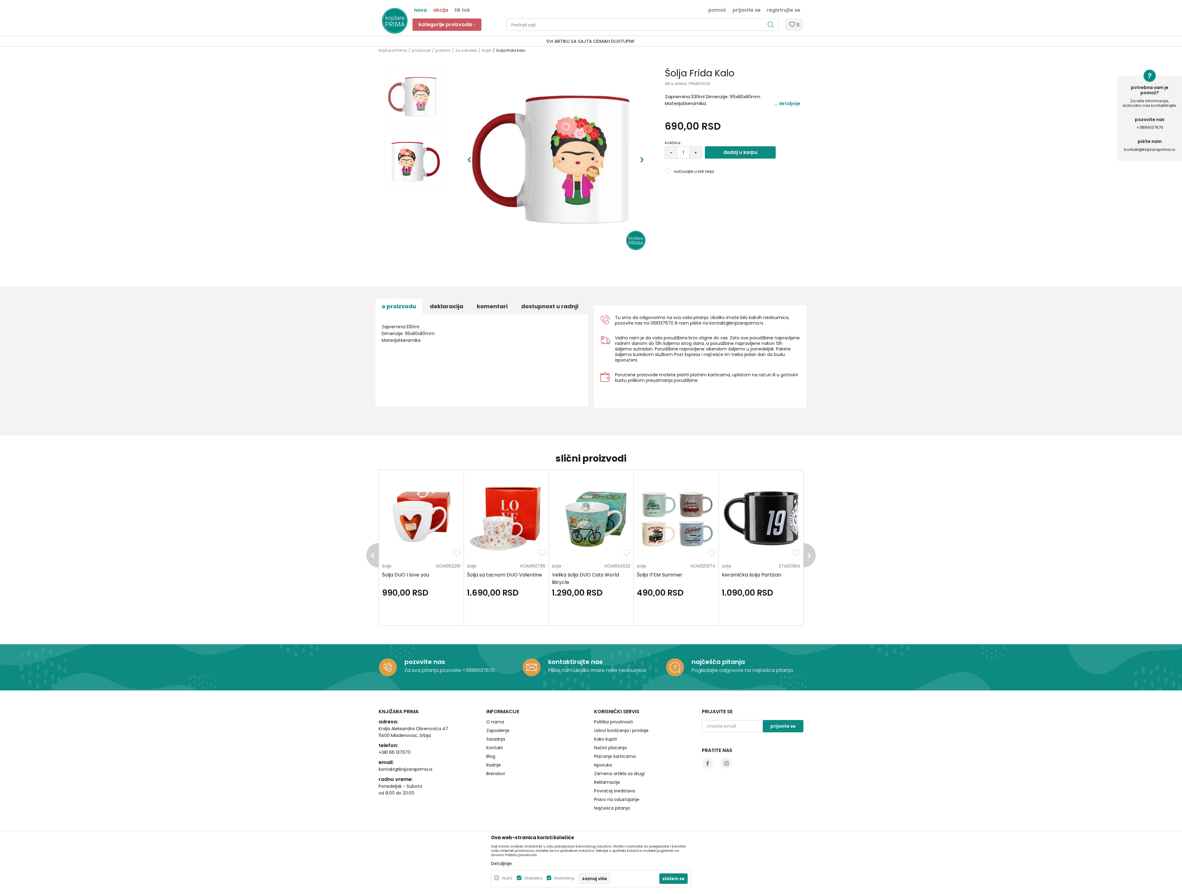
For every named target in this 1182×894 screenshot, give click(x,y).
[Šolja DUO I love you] (421, 518)
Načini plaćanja (610, 748)
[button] (642, 24)
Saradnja (495, 739)
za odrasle (466, 50)
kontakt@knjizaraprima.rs (1149, 149)
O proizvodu (399, 306)
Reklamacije (607, 782)
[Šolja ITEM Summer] (676, 518)
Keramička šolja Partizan (751, 574)
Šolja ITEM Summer (659, 574)
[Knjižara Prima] (395, 21)
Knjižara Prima (393, 50)
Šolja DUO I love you (405, 574)
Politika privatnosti (613, 722)
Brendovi (495, 774)
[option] (591, 41)
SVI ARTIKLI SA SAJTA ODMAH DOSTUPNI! (590, 41)
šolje (486, 50)
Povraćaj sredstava (614, 791)
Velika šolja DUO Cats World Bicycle (585, 578)
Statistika (533, 878)
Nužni (507, 878)
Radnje (493, 765)
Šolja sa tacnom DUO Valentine (504, 574)
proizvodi (421, 50)
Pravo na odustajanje (616, 799)
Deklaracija (446, 306)
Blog (490, 756)
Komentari (492, 306)
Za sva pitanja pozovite (433, 670)
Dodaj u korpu (740, 152)
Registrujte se (783, 9)
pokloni (443, 50)
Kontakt (494, 748)
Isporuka (603, 765)
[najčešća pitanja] (675, 667)
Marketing (564, 878)
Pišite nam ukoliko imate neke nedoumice (597, 670)
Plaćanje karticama (615, 756)
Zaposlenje (497, 730)
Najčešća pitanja (612, 808)
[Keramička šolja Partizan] (761, 518)
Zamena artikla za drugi (619, 774)
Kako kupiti (605, 739)
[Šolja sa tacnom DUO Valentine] (506, 518)
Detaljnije (789, 103)
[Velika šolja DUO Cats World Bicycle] (591, 518)
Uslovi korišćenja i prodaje (621, 730)
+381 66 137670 (395, 752)
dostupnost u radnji (549, 306)
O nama (495, 722)
